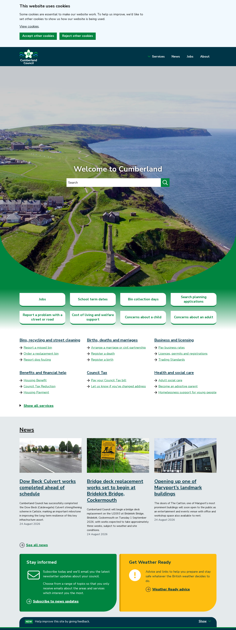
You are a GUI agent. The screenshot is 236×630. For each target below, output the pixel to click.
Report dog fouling (37, 360)
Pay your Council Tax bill (108, 380)
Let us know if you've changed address (118, 386)
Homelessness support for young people (187, 392)
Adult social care (170, 380)
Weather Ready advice (171, 589)
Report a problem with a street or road (42, 317)
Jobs (190, 56)
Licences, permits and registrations (182, 354)
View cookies (29, 26)
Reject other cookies (77, 36)
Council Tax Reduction (39, 386)
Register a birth (102, 360)
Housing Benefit (35, 380)
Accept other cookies (38, 36)
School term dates (93, 299)
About (205, 56)
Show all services (39, 405)
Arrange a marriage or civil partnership (118, 347)
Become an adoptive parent (178, 386)
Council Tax (97, 372)
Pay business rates (171, 347)
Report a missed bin (38, 347)
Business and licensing (174, 340)
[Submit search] (165, 182)
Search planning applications (193, 299)
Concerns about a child (143, 317)
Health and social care (174, 372)
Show (203, 621)
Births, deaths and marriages (112, 340)
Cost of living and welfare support (93, 317)
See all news (37, 545)
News (176, 56)
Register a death (103, 354)
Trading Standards (171, 360)
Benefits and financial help (43, 372)
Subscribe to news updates (56, 601)
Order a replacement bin (41, 354)
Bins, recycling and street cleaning (50, 340)
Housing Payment (36, 392)
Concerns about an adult (193, 317)
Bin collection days (143, 299)
